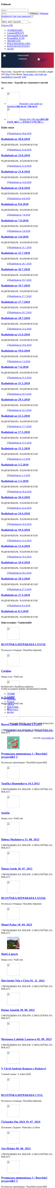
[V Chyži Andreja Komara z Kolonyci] (27, 1058)
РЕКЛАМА (19, 43)
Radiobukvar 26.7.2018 (15, 269)
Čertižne (6, 671)
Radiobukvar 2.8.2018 (14, 237)
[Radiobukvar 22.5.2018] (27, 410)
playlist (10, 48)
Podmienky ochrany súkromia (19, 731)
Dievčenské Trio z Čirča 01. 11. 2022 (23, 980)
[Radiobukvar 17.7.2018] (27, 296)
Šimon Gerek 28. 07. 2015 (16, 869)
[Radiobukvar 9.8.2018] (27, 199)
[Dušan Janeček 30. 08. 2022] (27, 999)
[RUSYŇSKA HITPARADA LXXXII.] (27, 887)
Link (24, 77)
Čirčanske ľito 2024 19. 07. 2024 (20, 1122)
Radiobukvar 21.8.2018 (15, 171)
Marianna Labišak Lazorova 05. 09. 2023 (26, 1039)
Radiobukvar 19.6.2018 (15, 351)
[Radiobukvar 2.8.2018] (27, 231)
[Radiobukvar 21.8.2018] (27, 166)
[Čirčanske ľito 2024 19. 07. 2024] (27, 1111)
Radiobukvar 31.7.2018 (15, 253)
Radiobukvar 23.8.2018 (15, 155)
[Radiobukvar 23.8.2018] (27, 150)
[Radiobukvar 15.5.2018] (27, 443)
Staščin (5, 813)
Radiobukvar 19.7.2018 (15, 285)
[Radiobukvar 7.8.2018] (27, 215)
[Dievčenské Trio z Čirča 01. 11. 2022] (27, 970)
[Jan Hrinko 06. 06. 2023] (27, 1137)
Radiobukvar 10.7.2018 (15, 318)
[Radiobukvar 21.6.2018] (27, 329)
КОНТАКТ (18, 46)
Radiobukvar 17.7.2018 (15, 302)
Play (8, 74)
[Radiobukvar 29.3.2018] (27, 573)
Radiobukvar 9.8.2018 (14, 204)
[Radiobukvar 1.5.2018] (27, 475)
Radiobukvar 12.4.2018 (15, 546)
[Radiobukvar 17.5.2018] (27, 426)
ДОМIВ (15, 30)
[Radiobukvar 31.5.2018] (27, 378)
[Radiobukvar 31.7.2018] (27, 247)
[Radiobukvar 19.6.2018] (27, 345)
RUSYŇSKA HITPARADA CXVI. (22, 1095)
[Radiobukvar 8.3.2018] (27, 606)
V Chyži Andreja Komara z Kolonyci (23, 1068)
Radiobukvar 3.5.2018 (14, 465)
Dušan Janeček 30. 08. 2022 (18, 1010)
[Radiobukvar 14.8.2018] (27, 182)
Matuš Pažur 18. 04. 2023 (16, 924)
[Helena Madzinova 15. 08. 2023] (27, 828)
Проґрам (17, 35)
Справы (15, 33)
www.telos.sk (47, 738)
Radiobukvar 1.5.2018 (14, 481)
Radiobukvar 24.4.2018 (15, 513)
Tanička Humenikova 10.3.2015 (20, 783)
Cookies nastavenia (44, 731)
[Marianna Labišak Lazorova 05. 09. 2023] (27, 1028)
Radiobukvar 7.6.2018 (14, 367)
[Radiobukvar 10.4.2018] (27, 557)
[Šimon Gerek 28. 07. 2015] (27, 858)
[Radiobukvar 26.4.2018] (27, 492)
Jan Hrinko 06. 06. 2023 (16, 1148)
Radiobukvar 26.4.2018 (15, 497)
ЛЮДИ (14, 41)
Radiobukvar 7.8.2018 (14, 220)
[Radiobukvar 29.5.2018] (27, 394)
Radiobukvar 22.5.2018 (15, 416)
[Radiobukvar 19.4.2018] (27, 524)
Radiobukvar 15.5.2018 (15, 448)
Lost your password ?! (22, 16)
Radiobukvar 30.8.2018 (15, 139)
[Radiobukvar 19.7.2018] (27, 280)
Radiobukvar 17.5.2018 (15, 432)
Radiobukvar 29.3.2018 (15, 578)
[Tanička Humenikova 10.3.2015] (27, 772)
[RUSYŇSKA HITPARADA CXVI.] (27, 1084)
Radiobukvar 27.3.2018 (15, 595)
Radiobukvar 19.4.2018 (15, 530)
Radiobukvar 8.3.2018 (14, 611)
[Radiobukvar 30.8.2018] (27, 134)
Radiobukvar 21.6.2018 (15, 334)
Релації (15, 38)
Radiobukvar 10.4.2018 (15, 562)
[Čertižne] (27, 660)
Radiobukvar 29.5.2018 (15, 399)
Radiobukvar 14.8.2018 (15, 188)
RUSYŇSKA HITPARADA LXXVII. (23, 644)
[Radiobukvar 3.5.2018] (27, 459)
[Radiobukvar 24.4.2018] (27, 508)
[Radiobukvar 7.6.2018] (27, 361)
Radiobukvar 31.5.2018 (15, 383)
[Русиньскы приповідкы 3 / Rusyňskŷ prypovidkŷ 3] (27, 1167)
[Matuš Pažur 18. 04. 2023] (27, 914)
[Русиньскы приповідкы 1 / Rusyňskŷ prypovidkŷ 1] (27, 743)
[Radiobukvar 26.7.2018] (27, 264)
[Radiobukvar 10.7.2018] (27, 313)
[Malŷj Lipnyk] (27, 943)
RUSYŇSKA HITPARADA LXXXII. (23, 898)
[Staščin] (27, 802)
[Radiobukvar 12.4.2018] (27, 541)
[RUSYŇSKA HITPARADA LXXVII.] (27, 633)
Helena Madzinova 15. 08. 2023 (20, 839)
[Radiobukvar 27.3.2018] (27, 589)
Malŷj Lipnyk (9, 954)
